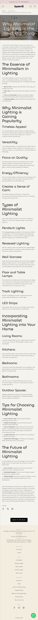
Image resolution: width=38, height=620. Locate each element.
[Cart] (35, 6)
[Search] (30, 6)
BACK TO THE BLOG (19, 520)
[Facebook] (14, 608)
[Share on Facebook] (3, 509)
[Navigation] (3, 6)
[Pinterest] (23, 608)
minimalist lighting (7, 492)
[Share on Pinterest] (12, 509)
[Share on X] (8, 509)
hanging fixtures (10, 232)
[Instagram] (19, 608)
